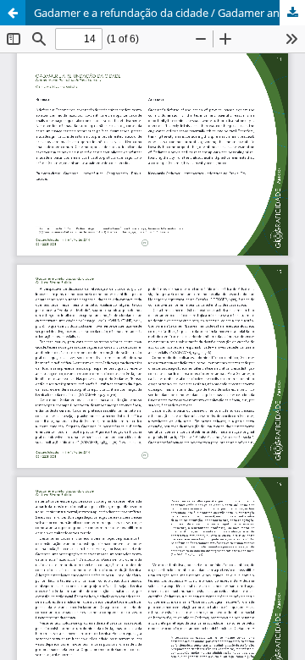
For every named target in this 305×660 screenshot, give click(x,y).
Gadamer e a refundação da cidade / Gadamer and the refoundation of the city (169, 12)
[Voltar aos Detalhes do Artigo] (12, 12)
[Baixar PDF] (292, 12)
